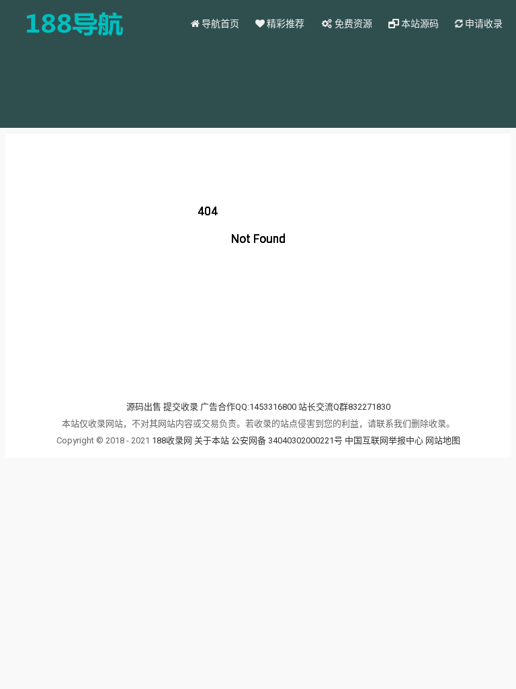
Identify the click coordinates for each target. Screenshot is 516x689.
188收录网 (172, 440)
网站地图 (442, 440)
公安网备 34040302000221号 (288, 440)
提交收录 (180, 407)
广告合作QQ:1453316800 (248, 407)
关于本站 (211, 440)
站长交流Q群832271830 (344, 407)
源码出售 (143, 407)
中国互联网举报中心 (385, 440)
